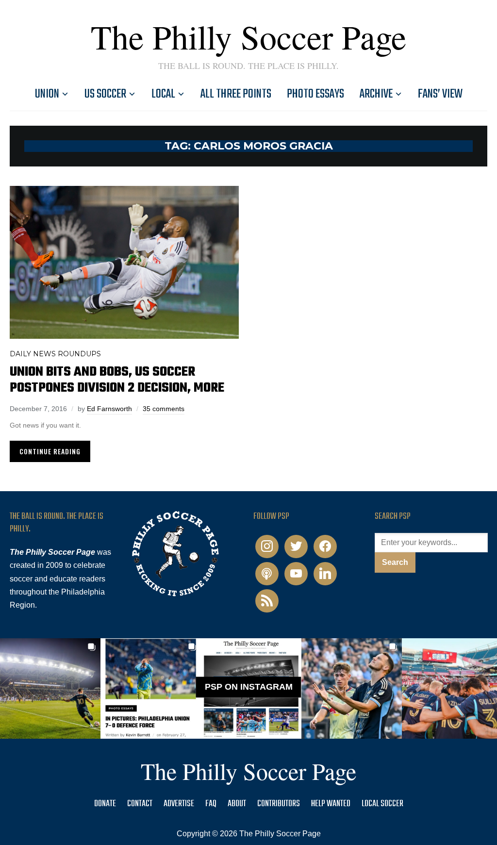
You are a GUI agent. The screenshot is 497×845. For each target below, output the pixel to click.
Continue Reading (50, 451)
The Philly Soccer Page (248, 36)
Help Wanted (330, 804)
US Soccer (105, 94)
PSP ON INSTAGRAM (249, 687)
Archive (376, 94)
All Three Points (235, 94)
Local (163, 94)
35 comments (163, 409)
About (237, 804)
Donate (105, 804)
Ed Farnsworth (109, 409)
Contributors (278, 804)
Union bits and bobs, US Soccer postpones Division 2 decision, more (117, 380)
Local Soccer (382, 804)
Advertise (179, 804)
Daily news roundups (55, 353)
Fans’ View (440, 94)
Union (47, 94)
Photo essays (315, 94)
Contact (139, 804)
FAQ (210, 804)
